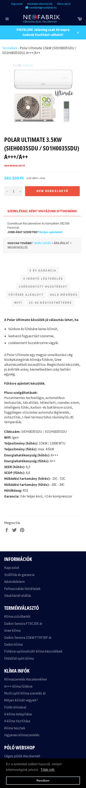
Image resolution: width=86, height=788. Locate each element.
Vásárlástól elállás (17, 595)
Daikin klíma (13, 644)
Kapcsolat (17, 4)
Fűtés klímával (15, 707)
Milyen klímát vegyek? (21, 700)
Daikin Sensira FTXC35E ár (23, 623)
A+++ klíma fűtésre (18, 686)
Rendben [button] (43, 780)
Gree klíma (12, 630)
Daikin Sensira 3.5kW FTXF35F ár (28, 637)
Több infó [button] (47, 770)
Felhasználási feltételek (22, 588)
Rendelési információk (39, 4)
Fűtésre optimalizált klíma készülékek (33, 651)
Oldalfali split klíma (19, 658)
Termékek (10, 48)
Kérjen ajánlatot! (51, 232)
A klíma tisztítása (17, 721)
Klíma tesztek (14, 728)
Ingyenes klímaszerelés (21, 735)
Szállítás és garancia (19, 574)
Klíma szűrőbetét (17, 616)
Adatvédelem (14, 581)
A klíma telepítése (18, 714)
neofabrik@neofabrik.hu (43, 7)
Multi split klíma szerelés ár (25, 693)
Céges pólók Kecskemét (22, 756)
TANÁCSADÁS (42, 243)
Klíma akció (64, 4)
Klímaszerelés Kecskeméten (25, 679)
